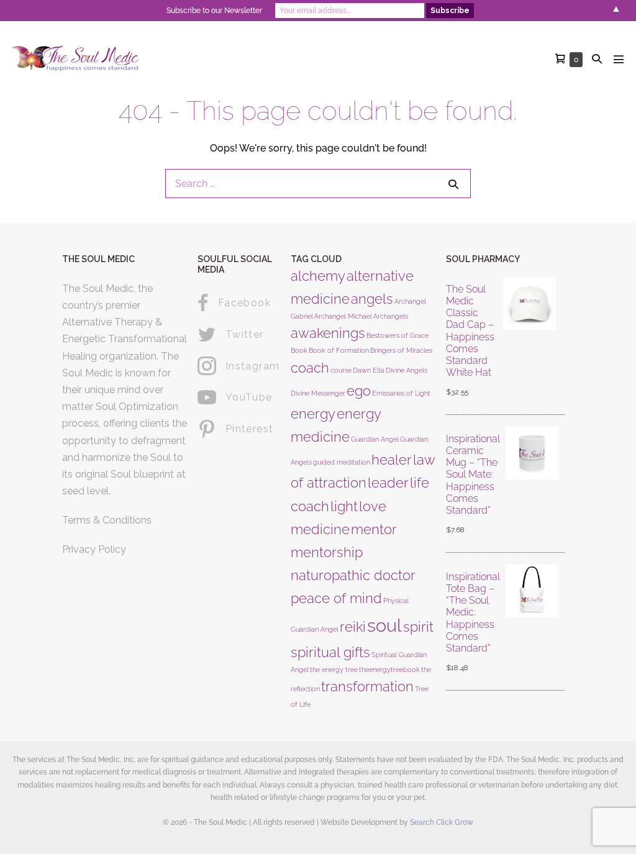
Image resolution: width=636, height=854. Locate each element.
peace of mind (336, 598)
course (341, 370)
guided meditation (341, 462)
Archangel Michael (343, 316)
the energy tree (334, 669)
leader (388, 483)
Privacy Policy (94, 549)
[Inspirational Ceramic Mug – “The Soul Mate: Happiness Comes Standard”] (532, 485)
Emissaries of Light (401, 393)
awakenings (328, 333)
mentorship (327, 552)
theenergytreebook (389, 669)
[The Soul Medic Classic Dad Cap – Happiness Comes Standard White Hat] (530, 341)
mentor (374, 529)
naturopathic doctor (353, 575)
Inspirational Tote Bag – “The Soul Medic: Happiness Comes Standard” (473, 612)
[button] (597, 58)
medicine (320, 529)
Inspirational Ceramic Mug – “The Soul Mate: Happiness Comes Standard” (473, 474)
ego (359, 391)
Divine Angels (406, 370)
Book (299, 350)
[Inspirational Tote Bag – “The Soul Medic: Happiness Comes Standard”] (532, 623)
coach (310, 368)
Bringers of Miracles (401, 350)
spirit (418, 627)
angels (372, 299)
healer (391, 460)
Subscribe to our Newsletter (214, 10)
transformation (367, 686)
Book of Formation (339, 350)
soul (384, 625)
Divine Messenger (318, 393)
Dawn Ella (368, 370)
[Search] (453, 184)
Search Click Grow (441, 822)
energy (313, 414)
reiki (353, 627)
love (372, 506)
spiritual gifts (330, 652)
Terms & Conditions (107, 520)
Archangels (390, 316)
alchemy (318, 276)
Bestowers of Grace (397, 335)
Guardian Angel (375, 439)
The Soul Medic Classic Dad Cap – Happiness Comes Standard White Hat (470, 330)
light (344, 506)
